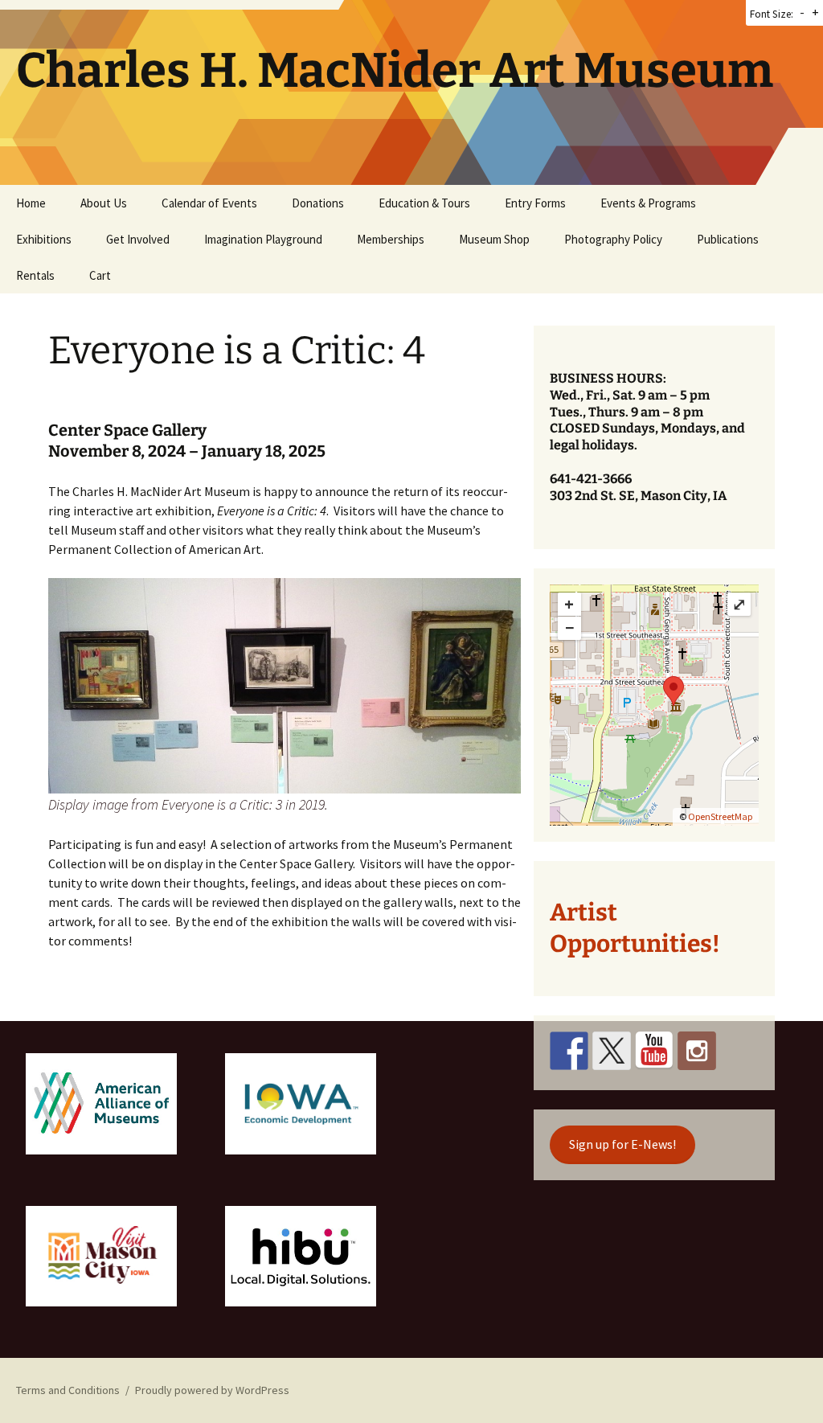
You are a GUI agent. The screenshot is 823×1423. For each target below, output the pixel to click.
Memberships (390, 239)
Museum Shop (494, 239)
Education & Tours (424, 203)
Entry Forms (535, 203)
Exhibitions (44, 239)
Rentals (35, 275)
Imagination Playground (263, 239)
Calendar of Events (209, 203)
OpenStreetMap (720, 816)
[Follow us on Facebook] (569, 1050)
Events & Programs (648, 203)
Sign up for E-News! (622, 1144)
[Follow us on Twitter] (611, 1050)
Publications (728, 239)
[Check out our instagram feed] (697, 1050)
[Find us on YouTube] (654, 1050)
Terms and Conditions (68, 1390)
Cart (100, 275)
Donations (318, 203)
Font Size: (771, 14)
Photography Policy (613, 239)
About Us (103, 203)
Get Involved (138, 239)
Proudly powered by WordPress (212, 1390)
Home (31, 203)
